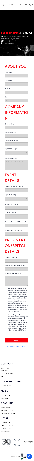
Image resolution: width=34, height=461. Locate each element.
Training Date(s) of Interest (14, 186)
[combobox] (16, 153)
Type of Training (10, 195)
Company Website (11, 140)
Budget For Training (12, 204)
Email (7, 97)
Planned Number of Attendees (15, 222)
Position (8, 89)
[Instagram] (19, 440)
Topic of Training (10, 212)
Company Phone (11, 132)
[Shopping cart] (4, 5)
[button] (5, 5)
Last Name (9, 80)
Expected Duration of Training (15, 265)
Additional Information (13, 273)
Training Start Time (12, 257)
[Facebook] (14, 440)
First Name (9, 72)
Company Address (11, 158)
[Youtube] (19, 445)
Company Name (10, 124)
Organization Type (11, 149)
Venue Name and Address (14, 230)
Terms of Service (21, 346)
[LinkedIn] (14, 445)
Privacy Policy (11, 346)
